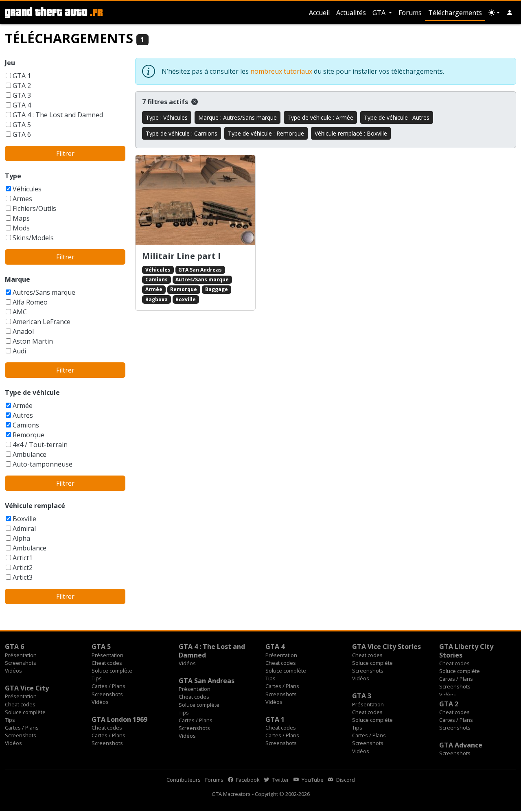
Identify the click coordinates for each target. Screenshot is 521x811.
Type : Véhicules (167, 117)
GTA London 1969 (119, 719)
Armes (22, 198)
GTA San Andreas (200, 269)
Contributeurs (183, 779)
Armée (23, 405)
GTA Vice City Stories (386, 646)
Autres (23, 415)
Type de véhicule (32, 392)
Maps (21, 218)
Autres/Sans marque (44, 292)
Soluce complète (112, 670)
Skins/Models (33, 237)
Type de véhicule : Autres (396, 117)
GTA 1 (22, 75)
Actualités (351, 12)
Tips (97, 678)
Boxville (24, 518)
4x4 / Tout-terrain (40, 444)
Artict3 (23, 577)
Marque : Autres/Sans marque (237, 117)
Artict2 (23, 567)
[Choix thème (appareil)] (494, 12)
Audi (19, 350)
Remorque (28, 434)
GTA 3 (22, 95)
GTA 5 (22, 124)
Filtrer (65, 153)
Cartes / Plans (108, 686)
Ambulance (29, 454)
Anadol (23, 331)
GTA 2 (22, 85)
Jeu (10, 62)
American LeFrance (41, 321)
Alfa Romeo (30, 302)
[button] (509, 12)
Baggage (216, 289)
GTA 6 (22, 134)
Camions (26, 425)
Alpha (21, 538)
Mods (21, 228)
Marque (17, 279)
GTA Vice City (27, 688)
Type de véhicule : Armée (320, 117)
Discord (345, 779)
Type (13, 175)
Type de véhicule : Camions (181, 133)
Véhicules (27, 188)
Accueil (319, 12)
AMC (20, 311)
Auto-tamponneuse (42, 464)
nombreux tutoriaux (281, 71)
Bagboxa (156, 299)
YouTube (312, 779)
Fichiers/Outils (34, 208)
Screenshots (20, 662)
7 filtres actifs (166, 101)
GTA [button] (379, 12)
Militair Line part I (181, 255)
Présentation (21, 655)
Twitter (280, 779)
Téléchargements (455, 12)
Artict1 (23, 557)
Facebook (247, 779)
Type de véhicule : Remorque (266, 133)
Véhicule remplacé (35, 505)
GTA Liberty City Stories (466, 650)
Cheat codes (107, 662)
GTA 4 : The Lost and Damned (58, 114)
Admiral (24, 528)
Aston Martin (33, 341)
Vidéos (13, 670)
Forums (410, 12)
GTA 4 (22, 105)
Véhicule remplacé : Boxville (351, 133)
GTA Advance (460, 745)
